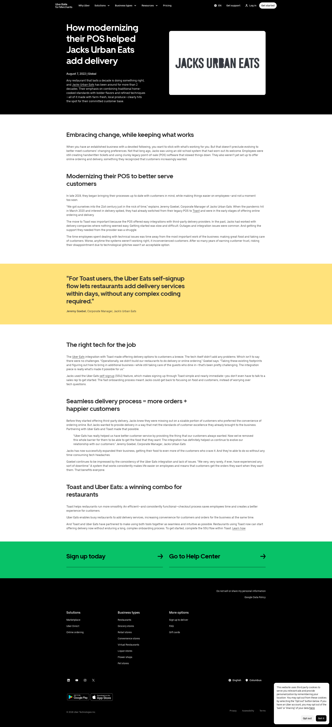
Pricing (167, 5)
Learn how (239, 528)
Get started (268, 5)
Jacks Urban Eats (83, 84)
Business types (123, 5)
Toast (196, 210)
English (237, 680)
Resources (148, 5)
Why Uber (84, 5)
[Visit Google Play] (78, 697)
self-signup (107, 376)
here (312, 708)
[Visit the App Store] (102, 697)
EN (220, 5)
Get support (233, 5)
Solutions (100, 5)
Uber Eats (78, 356)
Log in (252, 5)
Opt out (307, 718)
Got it (321, 718)
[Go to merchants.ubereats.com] (63, 5)
